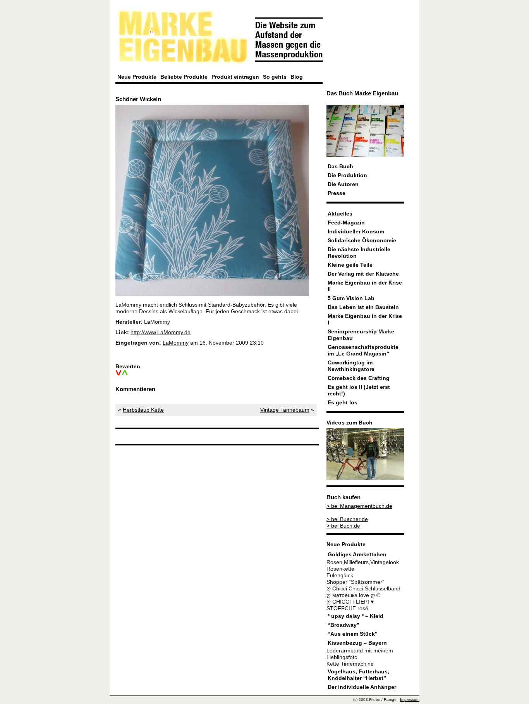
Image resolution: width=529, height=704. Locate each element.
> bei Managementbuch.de (359, 506)
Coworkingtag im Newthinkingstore (351, 366)
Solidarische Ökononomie (362, 240)
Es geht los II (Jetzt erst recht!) (359, 390)
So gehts (275, 77)
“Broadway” (343, 625)
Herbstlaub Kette (143, 410)
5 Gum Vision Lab (351, 298)
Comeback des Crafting (359, 378)
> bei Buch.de (343, 526)
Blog (296, 77)
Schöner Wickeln (138, 99)
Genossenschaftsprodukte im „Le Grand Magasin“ (363, 350)
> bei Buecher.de (347, 519)
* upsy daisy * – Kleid (355, 616)
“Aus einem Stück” (353, 634)
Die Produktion (347, 175)
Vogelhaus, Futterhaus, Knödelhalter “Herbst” (358, 675)
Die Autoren (343, 184)
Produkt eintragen (235, 77)
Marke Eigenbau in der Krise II (365, 286)
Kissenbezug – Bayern (357, 643)
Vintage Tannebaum (284, 410)
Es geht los (342, 402)
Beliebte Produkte (184, 77)
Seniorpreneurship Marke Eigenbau (361, 335)
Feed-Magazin (346, 223)
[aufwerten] (125, 373)
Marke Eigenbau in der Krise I (365, 319)
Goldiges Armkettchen (357, 554)
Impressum (409, 699)
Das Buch (340, 166)
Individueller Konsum (356, 232)
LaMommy (176, 343)
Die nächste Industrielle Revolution (359, 253)
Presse (336, 193)
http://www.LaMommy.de (161, 332)
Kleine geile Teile (350, 265)
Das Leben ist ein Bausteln (363, 307)
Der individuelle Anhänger (362, 687)
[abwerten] (118, 373)
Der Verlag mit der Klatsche (363, 274)
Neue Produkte (136, 77)
